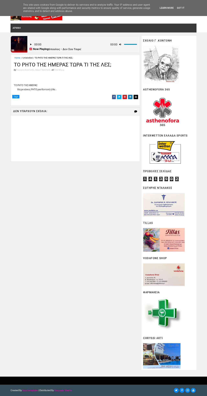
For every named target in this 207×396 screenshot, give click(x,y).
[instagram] (187, 390)
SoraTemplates (30, 390)
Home (17, 58)
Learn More (167, 8)
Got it (181, 8)
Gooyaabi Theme (63, 390)
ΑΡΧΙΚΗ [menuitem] (17, 28)
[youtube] (193, 390)
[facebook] (182, 390)
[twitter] (176, 390)
